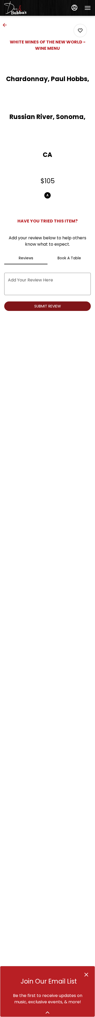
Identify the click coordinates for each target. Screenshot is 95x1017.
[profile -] (74, 7)
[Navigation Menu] (87, 7)
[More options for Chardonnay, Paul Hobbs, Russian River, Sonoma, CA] (80, 30)
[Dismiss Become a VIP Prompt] (86, 974)
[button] (6, 25)
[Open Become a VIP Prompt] (47, 1012)
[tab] (26, 258)
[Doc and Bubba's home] (28, 7)
